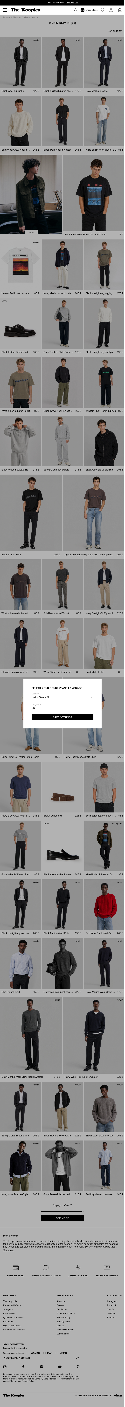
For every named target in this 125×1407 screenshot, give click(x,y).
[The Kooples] (26, 10)
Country (40, 695)
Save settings (62, 717)
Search (76, 10)
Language (36, 706)
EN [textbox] (33, 708)
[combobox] (62, 697)
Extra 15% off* (72, 3)
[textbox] (62, 697)
